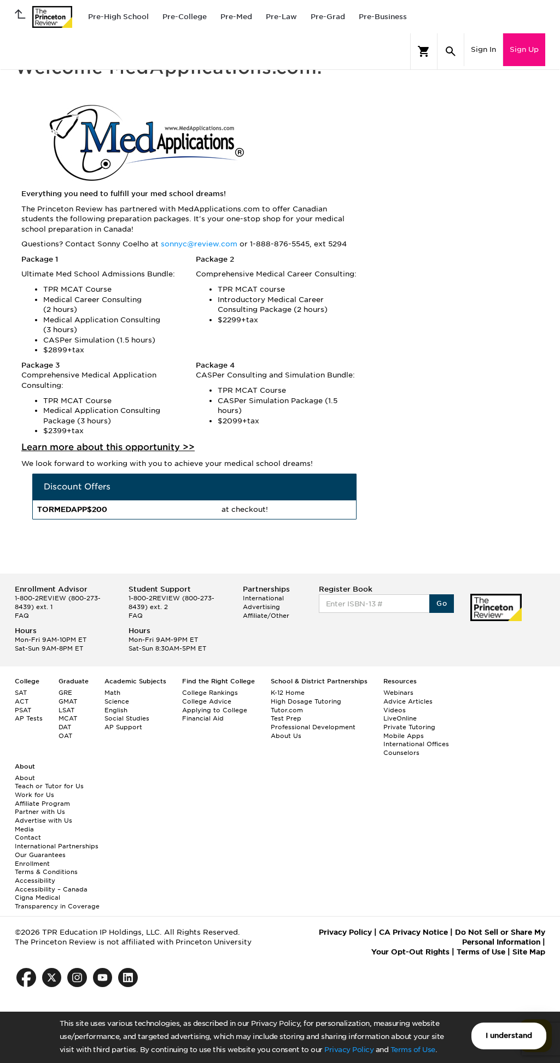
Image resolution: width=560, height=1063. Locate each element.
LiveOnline (400, 718)
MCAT (68, 718)
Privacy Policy (349, 1050)
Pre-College (184, 17)
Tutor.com (287, 710)
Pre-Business (383, 17)
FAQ (22, 615)
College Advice (206, 701)
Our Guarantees (40, 855)
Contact (28, 837)
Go (441, 603)
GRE (65, 692)
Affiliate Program (42, 803)
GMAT (68, 701)
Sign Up (524, 49)
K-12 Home (288, 692)
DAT (65, 727)
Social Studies (126, 718)
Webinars (398, 692)
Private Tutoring (409, 727)
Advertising (261, 607)
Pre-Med (236, 17)
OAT (65, 736)
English (115, 710)
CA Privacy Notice (413, 932)
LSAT (66, 710)
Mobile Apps (403, 736)
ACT (21, 701)
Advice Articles (408, 701)
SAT (21, 692)
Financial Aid (203, 718)
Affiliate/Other (266, 615)
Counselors (401, 753)
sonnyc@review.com (200, 244)
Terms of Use (412, 1050)
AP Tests (29, 718)
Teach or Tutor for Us (49, 786)
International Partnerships (56, 846)
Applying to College (214, 710)
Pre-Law (281, 17)
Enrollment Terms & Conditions (46, 868)
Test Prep (286, 718)
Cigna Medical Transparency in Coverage (57, 902)
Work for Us (34, 795)
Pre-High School (118, 17)
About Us (286, 736)
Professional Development (313, 727)
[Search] (451, 51)
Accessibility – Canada (51, 889)
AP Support (123, 727)
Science (116, 701)
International (263, 598)
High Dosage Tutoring (306, 701)
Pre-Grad (328, 17)
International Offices (416, 744)
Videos (394, 710)
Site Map (528, 952)
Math (112, 692)
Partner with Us (40, 812)
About (25, 778)
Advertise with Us (43, 820)
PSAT (23, 710)
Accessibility (35, 880)
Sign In (483, 49)
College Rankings (210, 692)
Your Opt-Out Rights (410, 952)
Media (24, 829)
